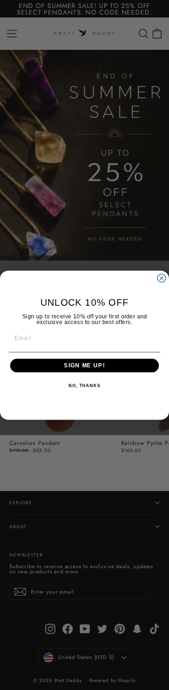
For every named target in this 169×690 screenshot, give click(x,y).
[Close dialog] (162, 278)
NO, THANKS (84, 385)
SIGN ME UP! (84, 365)
